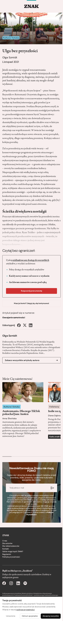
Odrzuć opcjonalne (30, 616)
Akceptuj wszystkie (51, 616)
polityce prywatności (25, 609)
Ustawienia (10, 616)
